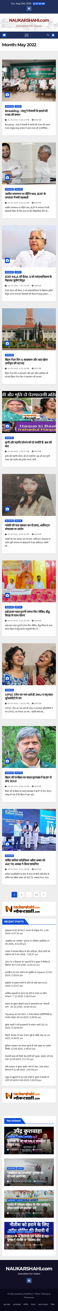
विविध (53, 1304)
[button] (48, 35)
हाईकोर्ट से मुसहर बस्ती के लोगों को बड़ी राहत (23, 983)
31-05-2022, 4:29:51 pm (19, 451)
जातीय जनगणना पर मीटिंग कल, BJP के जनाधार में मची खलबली (25, 195)
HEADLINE (9, 106)
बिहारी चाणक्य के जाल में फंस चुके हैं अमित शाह (24, 1035)
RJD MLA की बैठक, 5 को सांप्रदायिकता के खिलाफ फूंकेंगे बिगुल (28, 278)
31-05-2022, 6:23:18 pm (19, 369)
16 (36, 894)
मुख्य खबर (7, 1304)
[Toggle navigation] (26, 35)
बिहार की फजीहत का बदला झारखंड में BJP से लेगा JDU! (28, 779)
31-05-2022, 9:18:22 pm (19, 120)
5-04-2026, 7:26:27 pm (20, 1213)
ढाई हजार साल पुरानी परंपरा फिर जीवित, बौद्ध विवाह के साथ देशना (27, 613)
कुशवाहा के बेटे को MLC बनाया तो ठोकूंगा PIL (24, 930)
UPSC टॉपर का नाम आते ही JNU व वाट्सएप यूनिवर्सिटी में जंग (29, 696)
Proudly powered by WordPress (21, 1294)
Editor (37, 120)
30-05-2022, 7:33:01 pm (19, 704)
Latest (18, 106)
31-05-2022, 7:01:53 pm (19, 286)
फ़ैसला (33, 1304)
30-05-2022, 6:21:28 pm (19, 869)
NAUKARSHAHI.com (29, 20)
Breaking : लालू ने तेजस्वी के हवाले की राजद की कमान (26, 112)
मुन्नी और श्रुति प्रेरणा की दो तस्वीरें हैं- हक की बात (28, 444)
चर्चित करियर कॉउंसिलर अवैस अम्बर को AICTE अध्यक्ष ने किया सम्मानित (25, 862)
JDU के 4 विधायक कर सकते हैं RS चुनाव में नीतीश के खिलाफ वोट (28, 1238)
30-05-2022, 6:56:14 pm (19, 786)
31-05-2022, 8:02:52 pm (19, 203)
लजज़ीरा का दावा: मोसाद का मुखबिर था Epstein (25, 972)
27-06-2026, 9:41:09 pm (21, 1181)
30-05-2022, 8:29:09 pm (19, 534)
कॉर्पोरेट (25, 1304)
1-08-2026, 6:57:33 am (20, 1150)
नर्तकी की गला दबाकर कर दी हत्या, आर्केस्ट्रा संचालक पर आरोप (27, 527)
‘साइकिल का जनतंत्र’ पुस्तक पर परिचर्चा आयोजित (25, 941)
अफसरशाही (17, 1304)
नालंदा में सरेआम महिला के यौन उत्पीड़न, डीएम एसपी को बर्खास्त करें (29, 1206)
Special (18, 520)
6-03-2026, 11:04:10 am (21, 1245)
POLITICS (18, 189)
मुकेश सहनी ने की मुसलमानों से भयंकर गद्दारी (23, 1025)
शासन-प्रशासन (43, 1304)
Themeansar (29, 1297)
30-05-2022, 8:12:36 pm (19, 621)
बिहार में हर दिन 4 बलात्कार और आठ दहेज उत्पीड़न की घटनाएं (26, 361)
